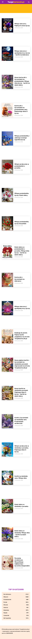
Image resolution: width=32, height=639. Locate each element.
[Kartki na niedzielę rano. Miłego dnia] (7, 478)
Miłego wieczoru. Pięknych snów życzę (22, 25)
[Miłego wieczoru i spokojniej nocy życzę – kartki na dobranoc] (7, 54)
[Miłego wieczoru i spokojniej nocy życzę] (7, 308)
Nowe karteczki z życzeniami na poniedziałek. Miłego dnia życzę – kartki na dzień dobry (22, 81)
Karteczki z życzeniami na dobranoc (19, 279)
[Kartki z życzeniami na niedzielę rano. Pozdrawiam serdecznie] (7, 421)
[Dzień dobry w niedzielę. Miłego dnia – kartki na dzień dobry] (7, 534)
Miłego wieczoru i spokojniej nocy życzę (22, 307)
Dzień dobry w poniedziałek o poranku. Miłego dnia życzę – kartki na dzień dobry (21, 251)
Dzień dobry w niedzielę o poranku (21, 505)
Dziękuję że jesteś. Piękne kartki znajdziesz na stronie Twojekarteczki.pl (22, 335)
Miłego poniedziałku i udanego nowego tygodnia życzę (21, 138)
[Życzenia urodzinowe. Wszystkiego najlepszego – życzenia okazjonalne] (7, 563)
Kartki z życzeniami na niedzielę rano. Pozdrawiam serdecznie (21, 420)
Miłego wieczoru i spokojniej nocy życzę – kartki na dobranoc (22, 53)
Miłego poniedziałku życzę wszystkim (21, 222)
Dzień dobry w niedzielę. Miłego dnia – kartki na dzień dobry (22, 533)
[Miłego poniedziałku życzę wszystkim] (7, 223)
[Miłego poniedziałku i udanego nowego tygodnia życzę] (7, 138)
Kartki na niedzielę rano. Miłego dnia (21, 477)
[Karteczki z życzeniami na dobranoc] (7, 280)
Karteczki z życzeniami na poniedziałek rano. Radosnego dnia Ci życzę (21, 109)
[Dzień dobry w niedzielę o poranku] (7, 506)
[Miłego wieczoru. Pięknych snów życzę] (7, 25)
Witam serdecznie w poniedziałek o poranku (21, 166)
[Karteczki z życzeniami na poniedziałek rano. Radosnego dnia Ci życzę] (7, 110)
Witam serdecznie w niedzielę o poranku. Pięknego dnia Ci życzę (21, 449)
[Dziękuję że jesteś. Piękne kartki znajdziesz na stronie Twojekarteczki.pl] (7, 336)
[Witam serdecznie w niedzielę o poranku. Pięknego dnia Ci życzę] (7, 449)
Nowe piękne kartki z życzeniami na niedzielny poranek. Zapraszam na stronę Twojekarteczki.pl (22, 364)
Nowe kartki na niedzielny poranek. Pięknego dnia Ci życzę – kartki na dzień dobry (21, 392)
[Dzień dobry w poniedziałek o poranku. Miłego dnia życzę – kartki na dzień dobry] (7, 252)
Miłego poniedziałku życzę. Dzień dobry (21, 194)
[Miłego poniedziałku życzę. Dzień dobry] (7, 195)
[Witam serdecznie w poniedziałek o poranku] (7, 167)
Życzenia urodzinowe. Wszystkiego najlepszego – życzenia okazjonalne (22, 562)
